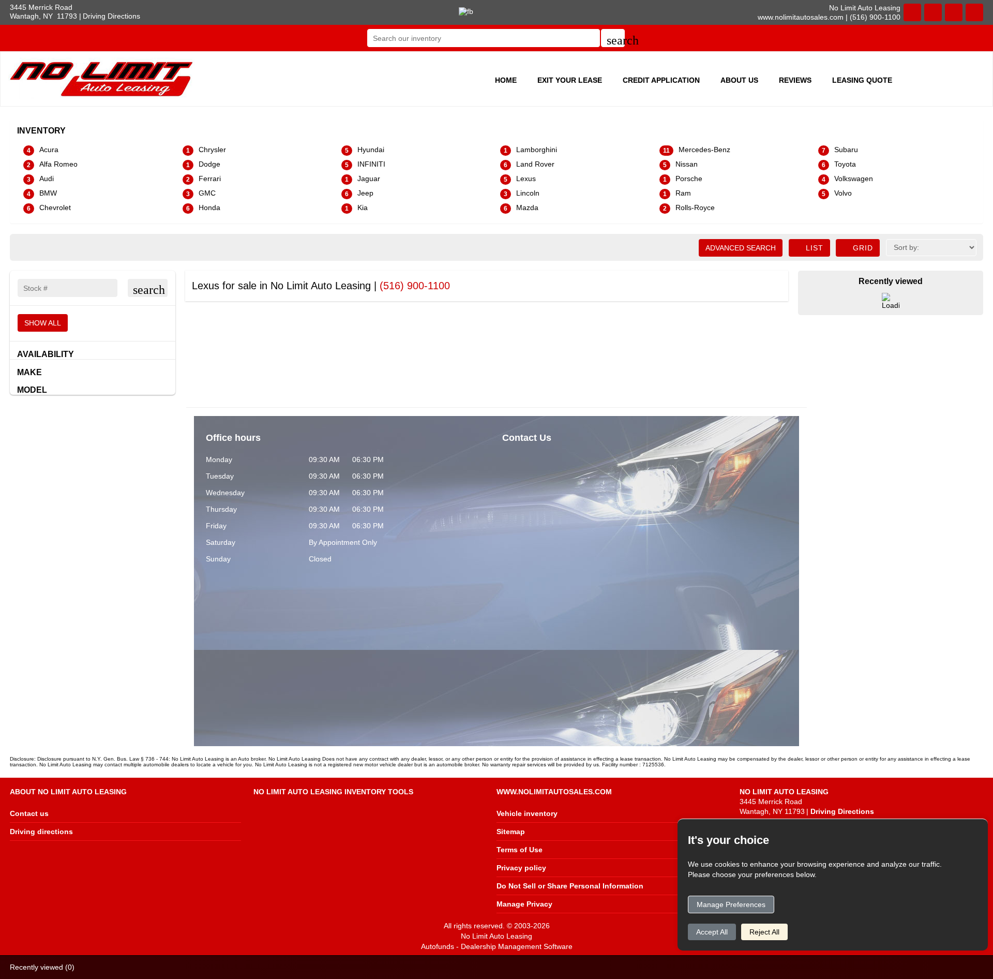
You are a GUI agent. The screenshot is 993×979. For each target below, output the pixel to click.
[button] (613, 38)
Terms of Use (519, 850)
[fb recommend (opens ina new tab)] (466, 11)
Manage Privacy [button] (524, 904)
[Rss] (974, 12)
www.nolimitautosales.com (801, 17)
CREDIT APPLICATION (661, 80)
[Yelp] (912, 12)
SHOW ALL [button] (42, 323)
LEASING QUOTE (862, 80)
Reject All (764, 932)
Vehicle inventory (527, 813)
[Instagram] (933, 12)
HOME (506, 80)
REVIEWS (795, 80)
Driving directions (41, 831)
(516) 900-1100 (415, 285)
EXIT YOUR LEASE (569, 80)
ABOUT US (739, 80)
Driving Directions (111, 16)
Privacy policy (521, 868)
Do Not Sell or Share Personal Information (569, 886)
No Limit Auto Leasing (496, 936)
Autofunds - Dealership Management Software (497, 946)
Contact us (29, 813)
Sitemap (510, 831)
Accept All (712, 932)
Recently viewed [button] (42, 967)
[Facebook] (953, 12)
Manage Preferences (731, 904)
